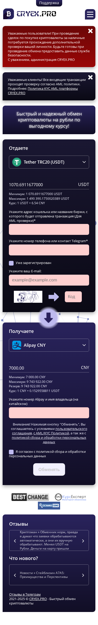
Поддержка (49, 2)
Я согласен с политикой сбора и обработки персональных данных (47, 453)
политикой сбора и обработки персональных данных (49, 439)
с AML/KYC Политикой (51, 433)
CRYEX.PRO (38, 598)
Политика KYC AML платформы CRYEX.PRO (43, 90)
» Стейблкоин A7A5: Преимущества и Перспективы (44, 575)
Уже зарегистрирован (33, 262)
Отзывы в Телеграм (25, 594)
